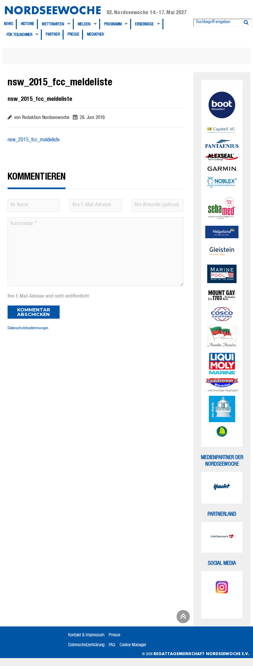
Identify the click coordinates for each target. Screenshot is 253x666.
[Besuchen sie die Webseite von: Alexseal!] (221, 156)
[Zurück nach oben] (182, 619)
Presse (73, 35)
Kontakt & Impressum (86, 635)
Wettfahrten (53, 24)
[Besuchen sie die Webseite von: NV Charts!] (221, 409)
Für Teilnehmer (19, 35)
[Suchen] (246, 21)
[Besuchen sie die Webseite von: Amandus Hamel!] (221, 336)
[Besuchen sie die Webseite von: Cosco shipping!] (221, 314)
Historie (27, 24)
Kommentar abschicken (33, 312)
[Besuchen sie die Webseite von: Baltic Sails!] (221, 431)
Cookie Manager (133, 645)
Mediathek (95, 35)
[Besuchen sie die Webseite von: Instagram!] (221, 588)
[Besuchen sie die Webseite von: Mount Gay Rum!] (221, 296)
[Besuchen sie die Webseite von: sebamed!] (221, 208)
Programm (113, 24)
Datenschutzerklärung (86, 645)
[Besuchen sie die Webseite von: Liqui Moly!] (221, 363)
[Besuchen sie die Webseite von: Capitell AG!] (221, 131)
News (8, 24)
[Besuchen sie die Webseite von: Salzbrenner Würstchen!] (221, 385)
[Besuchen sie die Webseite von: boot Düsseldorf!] (221, 106)
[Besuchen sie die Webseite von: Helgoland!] (221, 232)
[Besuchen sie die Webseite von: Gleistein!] (221, 251)
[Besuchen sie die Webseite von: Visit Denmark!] (221, 537)
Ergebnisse (144, 24)
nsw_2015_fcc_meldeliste (34, 140)
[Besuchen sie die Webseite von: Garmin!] (221, 169)
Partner (53, 35)
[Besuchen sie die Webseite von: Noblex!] (221, 183)
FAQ (112, 645)
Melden (84, 24)
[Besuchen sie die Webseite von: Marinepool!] (221, 274)
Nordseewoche (52, 10)
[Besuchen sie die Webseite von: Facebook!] (221, 604)
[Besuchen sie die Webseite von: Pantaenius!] (221, 144)
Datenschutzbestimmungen (28, 328)
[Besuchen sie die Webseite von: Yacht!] (221, 488)
